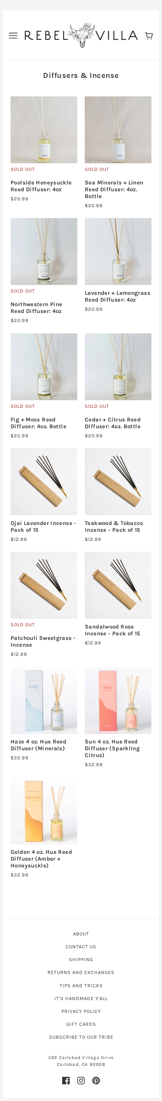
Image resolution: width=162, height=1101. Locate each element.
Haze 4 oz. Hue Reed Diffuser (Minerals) (38, 745)
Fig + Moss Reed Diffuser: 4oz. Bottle (38, 423)
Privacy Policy (81, 1011)
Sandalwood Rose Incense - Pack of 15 (113, 630)
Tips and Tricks (81, 985)
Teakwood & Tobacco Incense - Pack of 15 (114, 526)
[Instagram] (81, 1080)
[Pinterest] (96, 1080)
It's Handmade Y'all (81, 998)
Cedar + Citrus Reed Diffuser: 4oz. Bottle (113, 423)
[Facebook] (66, 1080)
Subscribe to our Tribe (81, 1037)
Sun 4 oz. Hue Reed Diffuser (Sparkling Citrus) (112, 748)
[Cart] (149, 35)
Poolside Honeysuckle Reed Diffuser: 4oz (41, 186)
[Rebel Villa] (81, 34)
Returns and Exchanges (81, 972)
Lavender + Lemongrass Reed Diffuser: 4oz (117, 296)
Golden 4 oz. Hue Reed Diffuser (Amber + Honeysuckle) (41, 859)
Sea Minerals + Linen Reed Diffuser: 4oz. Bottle (114, 189)
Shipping (81, 959)
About (81, 934)
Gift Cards (81, 1024)
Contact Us (81, 946)
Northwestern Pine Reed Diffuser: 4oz (36, 307)
